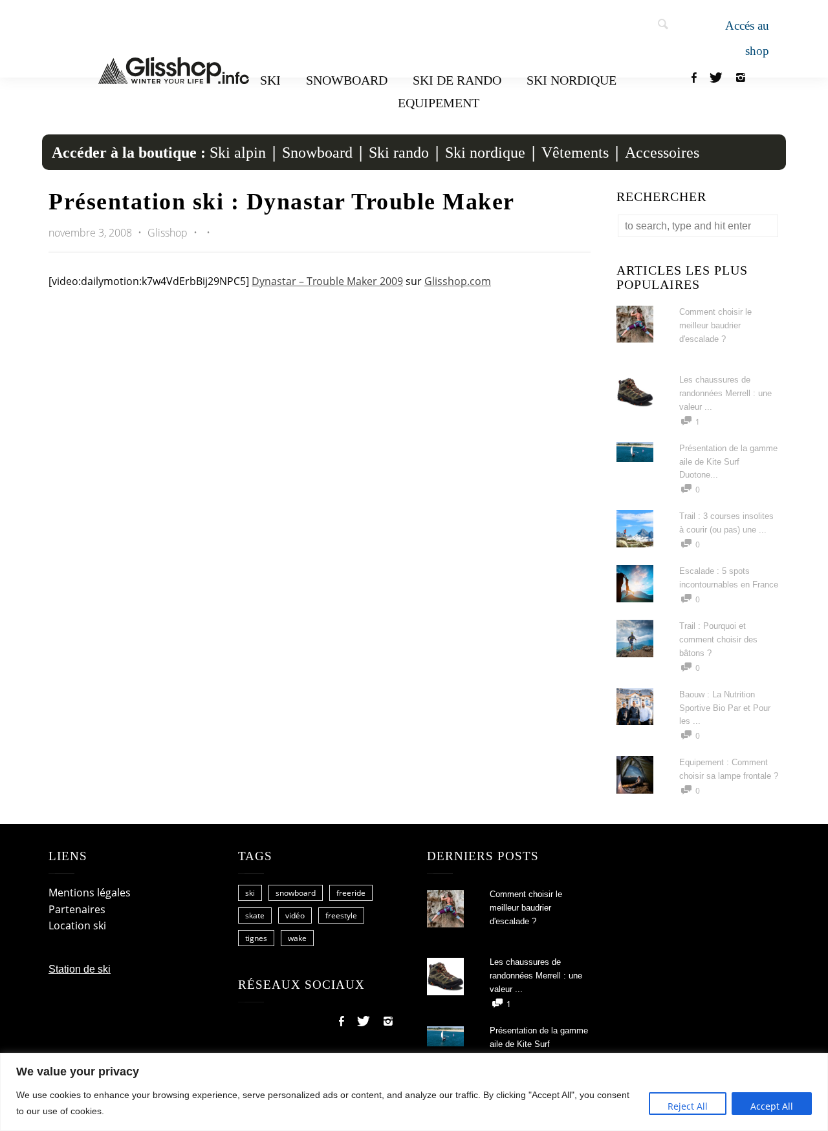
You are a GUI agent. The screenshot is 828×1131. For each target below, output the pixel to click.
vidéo (295, 915)
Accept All (771, 1106)
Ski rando (399, 152)
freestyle (341, 915)
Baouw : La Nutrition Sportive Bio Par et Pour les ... (724, 708)
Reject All (688, 1106)
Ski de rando (457, 80)
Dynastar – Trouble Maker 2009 (327, 281)
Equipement (438, 103)
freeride (350, 892)
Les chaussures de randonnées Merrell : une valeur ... (725, 393)
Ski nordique (571, 80)
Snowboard (346, 80)
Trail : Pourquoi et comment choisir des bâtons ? (718, 639)
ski (250, 892)
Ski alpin (238, 152)
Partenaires (77, 909)
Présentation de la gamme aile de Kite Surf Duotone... (728, 461)
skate (255, 915)
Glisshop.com (457, 281)
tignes (256, 938)
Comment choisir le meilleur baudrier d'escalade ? (715, 325)
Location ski (77, 925)
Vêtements (575, 152)
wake (297, 938)
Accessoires (662, 152)
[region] (414, 1092)
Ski (270, 80)
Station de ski (80, 969)
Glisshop (168, 233)
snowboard (296, 892)
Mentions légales (90, 892)
